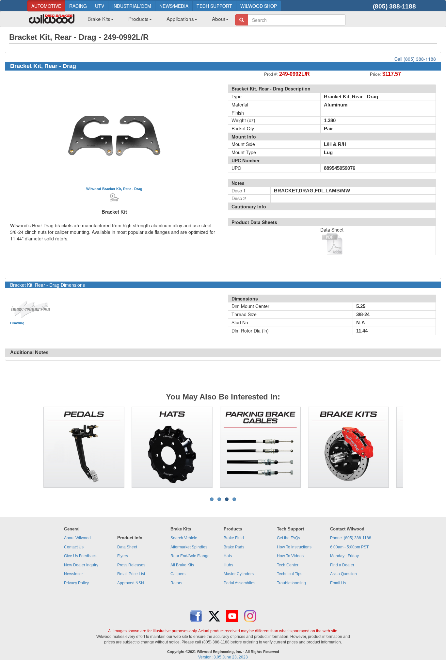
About (218, 18)
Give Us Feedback (80, 556)
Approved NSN (130, 583)
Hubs (228, 565)
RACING (78, 6)
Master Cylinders (239, 574)
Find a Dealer (342, 565)
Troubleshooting (291, 583)
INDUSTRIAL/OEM (131, 6)
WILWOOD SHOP (258, 6)
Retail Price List (131, 574)
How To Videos (290, 556)
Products (138, 18)
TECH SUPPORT (214, 6)
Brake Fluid (234, 538)
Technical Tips (289, 574)
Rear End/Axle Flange (190, 556)
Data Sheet (127, 547)
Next (412, 447)
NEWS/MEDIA (173, 6)
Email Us (338, 583)
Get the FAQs (288, 538)
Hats (228, 556)
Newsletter (73, 574)
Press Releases (131, 565)
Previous (33, 447)
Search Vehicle (183, 538)
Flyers (122, 556)
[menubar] (155, 20)
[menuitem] (98, 20)
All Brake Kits (182, 565)
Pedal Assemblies (239, 583)
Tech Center (287, 565)
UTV (99, 6)
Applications (180, 18)
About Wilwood (77, 538)
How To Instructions (294, 547)
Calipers (177, 574)
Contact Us (74, 547)
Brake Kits (99, 18)
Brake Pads (234, 547)
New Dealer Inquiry (81, 565)
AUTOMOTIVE (46, 6)
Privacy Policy (76, 583)
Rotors (176, 583)
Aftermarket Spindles (188, 547)
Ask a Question (343, 574)
